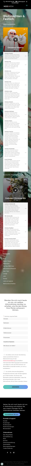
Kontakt (5, 421)
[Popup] (24, 29)
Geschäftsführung (7, 436)
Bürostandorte (7, 428)
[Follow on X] (10, 452)
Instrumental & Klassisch (9, 268)
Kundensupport (21, 1)
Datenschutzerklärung (9, 360)
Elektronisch (6, 263)
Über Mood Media (8, 434)
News (4, 438)
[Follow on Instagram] (14, 452)
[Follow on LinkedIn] (4, 452)
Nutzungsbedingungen (9, 446)
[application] (15, 39)
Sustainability (6, 444)
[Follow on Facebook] (7, 452)
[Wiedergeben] (15, 39)
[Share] (26, 29)
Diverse (5, 278)
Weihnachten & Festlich (9, 283)
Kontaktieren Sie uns (11, 414)
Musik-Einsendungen (8, 426)
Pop (4, 256)
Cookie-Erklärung (7, 448)
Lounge (5, 273)
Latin (4, 276)
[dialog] (2, 464)
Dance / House (7, 261)
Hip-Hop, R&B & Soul (8, 266)
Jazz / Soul (6, 271)
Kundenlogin (15, 2)
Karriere (5, 440)
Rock (4, 258)
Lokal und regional (8, 281)
